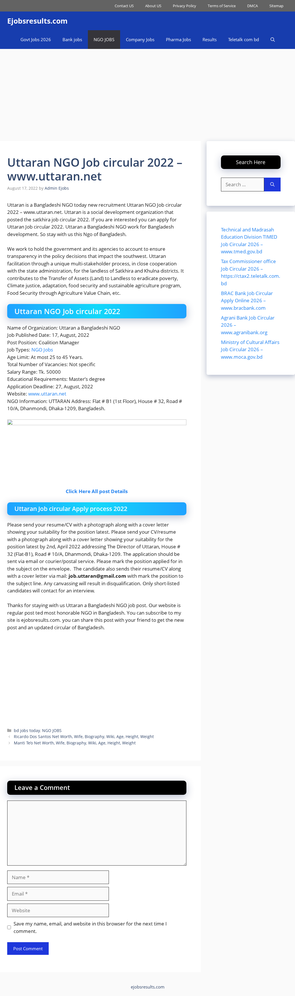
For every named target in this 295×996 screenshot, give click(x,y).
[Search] (272, 184)
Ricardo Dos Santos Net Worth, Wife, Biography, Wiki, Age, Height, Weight (84, 736)
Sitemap (276, 5)
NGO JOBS (104, 39)
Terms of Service (222, 5)
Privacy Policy (184, 5)
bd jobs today (27, 730)
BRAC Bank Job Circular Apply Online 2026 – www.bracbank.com (247, 300)
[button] (273, 39)
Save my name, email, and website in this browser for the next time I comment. (90, 927)
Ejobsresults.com (37, 21)
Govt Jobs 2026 (35, 39)
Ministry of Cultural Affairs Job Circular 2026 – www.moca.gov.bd (250, 349)
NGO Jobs (42, 349)
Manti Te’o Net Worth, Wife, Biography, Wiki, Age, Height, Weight (75, 743)
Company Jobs (140, 39)
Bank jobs (72, 39)
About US (153, 5)
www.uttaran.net (47, 393)
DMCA (252, 5)
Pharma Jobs (178, 39)
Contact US (124, 5)
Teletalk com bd (243, 39)
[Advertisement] (147, 92)
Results (210, 39)
